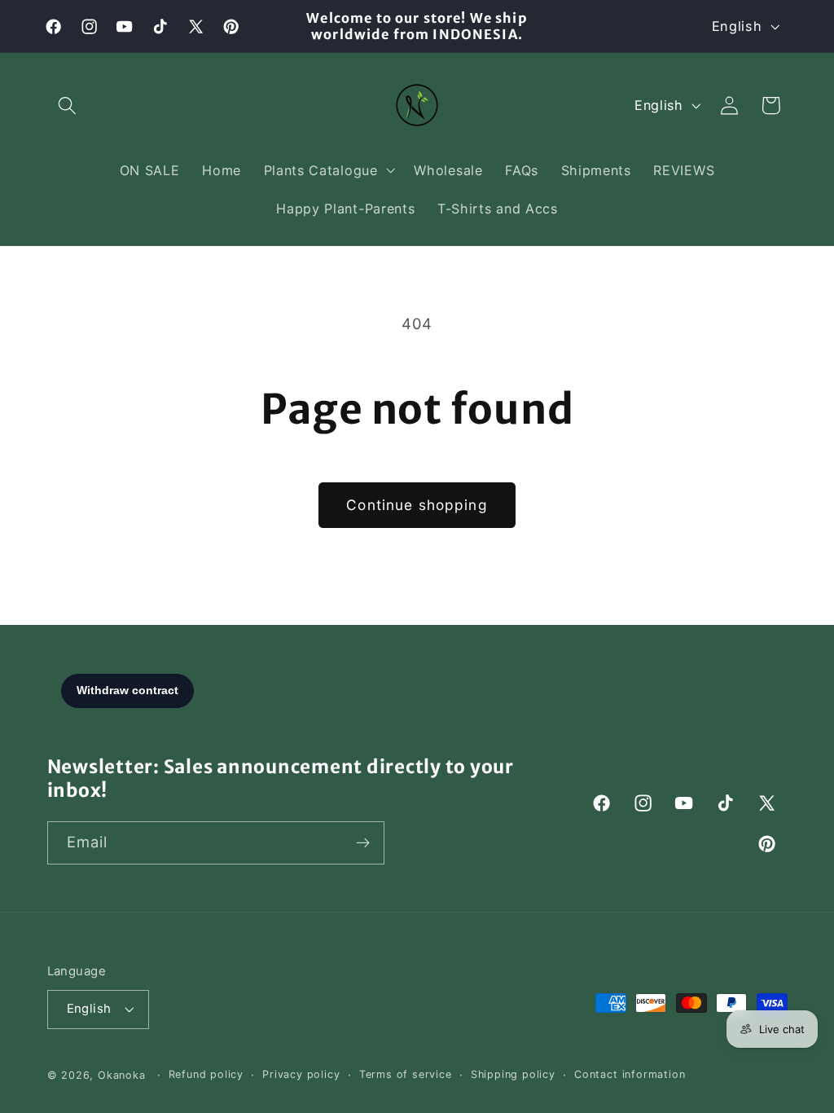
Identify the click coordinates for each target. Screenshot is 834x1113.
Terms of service (405, 1074)
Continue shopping (417, 504)
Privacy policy (301, 1074)
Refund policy (206, 1074)
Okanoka (122, 1075)
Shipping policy (513, 1074)
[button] (68, 105)
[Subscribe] (363, 843)
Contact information (629, 1074)
